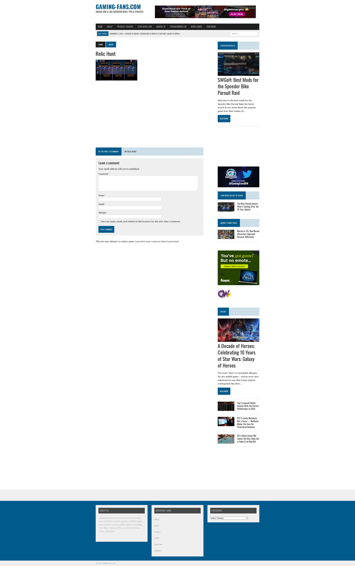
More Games (196, 26)
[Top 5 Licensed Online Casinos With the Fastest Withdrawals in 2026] (226, 409)
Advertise (158, 544)
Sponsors (158, 550)
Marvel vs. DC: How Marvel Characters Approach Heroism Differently (248, 234)
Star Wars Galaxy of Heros (231, 195)
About (110, 26)
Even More (211, 26)
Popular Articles (227, 45)
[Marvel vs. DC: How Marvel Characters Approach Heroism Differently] (226, 237)
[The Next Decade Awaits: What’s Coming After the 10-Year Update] (226, 209)
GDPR (156, 538)
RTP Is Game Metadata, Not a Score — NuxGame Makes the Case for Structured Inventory (247, 422)
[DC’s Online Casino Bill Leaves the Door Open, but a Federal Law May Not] (226, 441)
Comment (103, 173)
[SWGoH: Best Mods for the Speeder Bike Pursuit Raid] (238, 73)
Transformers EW (178, 26)
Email (101, 204)
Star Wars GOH (145, 26)
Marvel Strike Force (228, 222)
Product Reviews (125, 26)
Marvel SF (160, 26)
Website (102, 212)
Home (100, 26)
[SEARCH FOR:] (244, 33)
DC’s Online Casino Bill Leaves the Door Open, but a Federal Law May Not (248, 438)
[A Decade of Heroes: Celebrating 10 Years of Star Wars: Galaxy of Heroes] (238, 340)
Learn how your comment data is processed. (157, 241)
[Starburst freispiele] (224, 297)
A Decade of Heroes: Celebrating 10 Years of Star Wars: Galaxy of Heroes (236, 355)
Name (101, 195)
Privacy (157, 531)
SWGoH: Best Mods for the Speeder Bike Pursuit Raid (238, 86)
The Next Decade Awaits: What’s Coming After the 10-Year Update (248, 206)
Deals (156, 525)
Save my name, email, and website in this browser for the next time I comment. (141, 221)
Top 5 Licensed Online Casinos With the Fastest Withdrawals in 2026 (248, 405)
